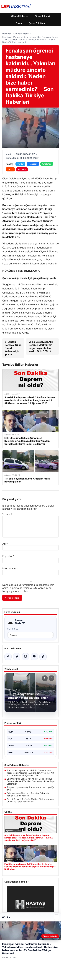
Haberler (6, 33)
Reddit (10, 169)
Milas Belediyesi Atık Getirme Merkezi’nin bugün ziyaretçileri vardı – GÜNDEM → (40, 346)
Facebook (32, 164)
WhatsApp (46, 164)
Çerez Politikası (37, 23)
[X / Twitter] (16, 656)
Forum (19, 23)
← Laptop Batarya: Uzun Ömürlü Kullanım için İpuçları (13, 348)
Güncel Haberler (20, 16)
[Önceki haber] (45, 678)
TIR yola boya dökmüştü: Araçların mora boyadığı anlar (30, 788)
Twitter (20, 164)
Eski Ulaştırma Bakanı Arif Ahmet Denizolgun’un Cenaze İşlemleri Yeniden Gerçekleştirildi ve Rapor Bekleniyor (31, 781)
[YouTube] (34, 656)
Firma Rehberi (42, 16)
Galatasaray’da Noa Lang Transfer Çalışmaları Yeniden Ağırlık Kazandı (28, 794)
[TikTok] (43, 656)
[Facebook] (8, 656)
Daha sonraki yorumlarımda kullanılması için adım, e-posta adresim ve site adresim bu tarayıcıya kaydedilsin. (28, 588)
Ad (5, 543)
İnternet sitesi (10, 568)
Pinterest (22, 169)
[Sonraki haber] (51, 678)
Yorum (7, 514)
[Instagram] (25, 656)
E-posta (8, 556)
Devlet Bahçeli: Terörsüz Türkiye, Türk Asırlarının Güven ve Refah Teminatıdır (30, 800)
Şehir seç (12, 629)
